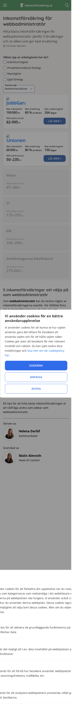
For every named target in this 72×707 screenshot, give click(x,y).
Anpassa (36, 377)
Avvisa (36, 388)
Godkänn (36, 365)
